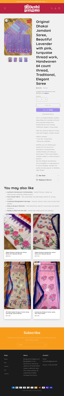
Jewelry (6, 373)
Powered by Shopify (37, 390)
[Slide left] (6, 59)
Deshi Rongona (29, 390)
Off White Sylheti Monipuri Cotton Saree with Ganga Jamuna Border (17, 312)
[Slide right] (30, 59)
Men (5, 362)
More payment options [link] (48, 114)
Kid (5, 370)
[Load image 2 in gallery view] (15, 59)
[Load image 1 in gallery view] (10, 59)
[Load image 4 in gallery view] (26, 59)
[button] (5, 8)
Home (6, 359)
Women (6, 366)
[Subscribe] (45, 345)
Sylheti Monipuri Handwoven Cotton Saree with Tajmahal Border (16, 253)
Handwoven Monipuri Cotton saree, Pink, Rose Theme (45, 312)
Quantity (38, 96)
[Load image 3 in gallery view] (20, 59)
